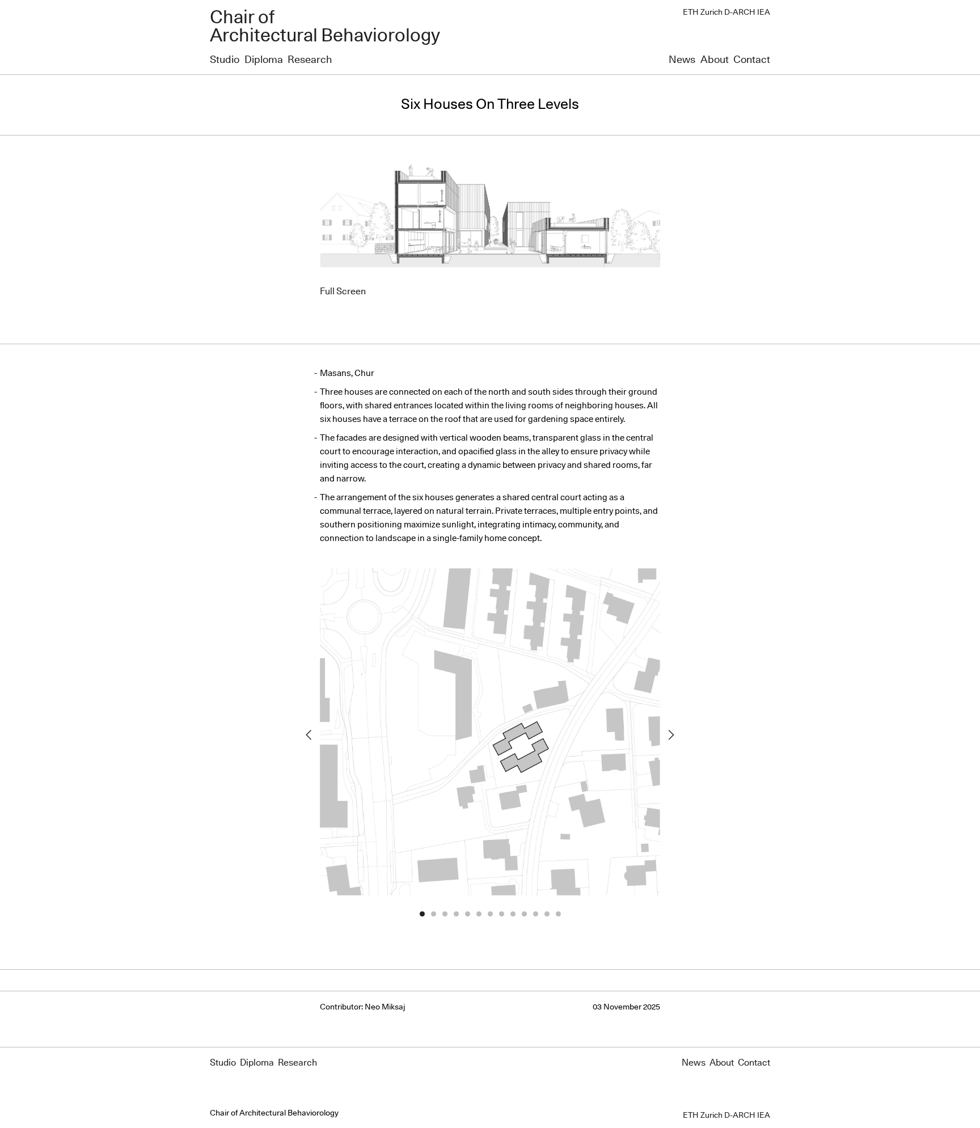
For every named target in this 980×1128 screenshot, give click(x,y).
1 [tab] (422, 914)
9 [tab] (512, 914)
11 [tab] (535, 914)
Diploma (263, 60)
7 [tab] (490, 914)
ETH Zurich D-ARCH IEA (726, 12)
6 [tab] (478, 914)
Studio (224, 60)
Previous (308, 734)
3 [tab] (444, 914)
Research (310, 60)
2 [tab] (433, 914)
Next (671, 734)
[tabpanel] (490, 734)
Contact (751, 60)
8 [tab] (501, 914)
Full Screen (343, 291)
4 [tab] (456, 914)
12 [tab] (546, 914)
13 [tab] (558, 914)
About (714, 60)
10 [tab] (524, 914)
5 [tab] (467, 914)
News (682, 60)
